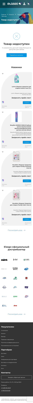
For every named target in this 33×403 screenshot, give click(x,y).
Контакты (3, 365)
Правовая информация (7, 339)
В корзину (27, 102)
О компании (4, 330)
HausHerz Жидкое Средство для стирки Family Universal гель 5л (21, 166)
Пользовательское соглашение (10, 345)
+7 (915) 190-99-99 (5, 390)
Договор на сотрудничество (9, 362)
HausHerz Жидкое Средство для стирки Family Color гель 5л (20, 204)
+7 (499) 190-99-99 (6, 388)
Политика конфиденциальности (10, 342)
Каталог (11, 14)
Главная (3, 14)
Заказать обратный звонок (16, 377)
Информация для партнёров (9, 359)
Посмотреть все (15, 230)
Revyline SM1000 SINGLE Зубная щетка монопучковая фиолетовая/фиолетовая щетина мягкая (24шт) (20, 127)
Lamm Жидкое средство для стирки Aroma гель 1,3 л (21, 87)
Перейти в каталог (16, 55)
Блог (2, 368)
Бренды (3, 336)
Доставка (3, 353)
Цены (2, 356)
